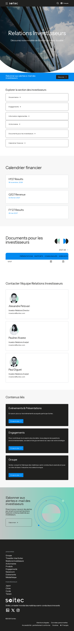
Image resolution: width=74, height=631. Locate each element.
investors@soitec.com (17, 313)
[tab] (63, 250)
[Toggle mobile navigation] (7, 3)
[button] (58, 3)
